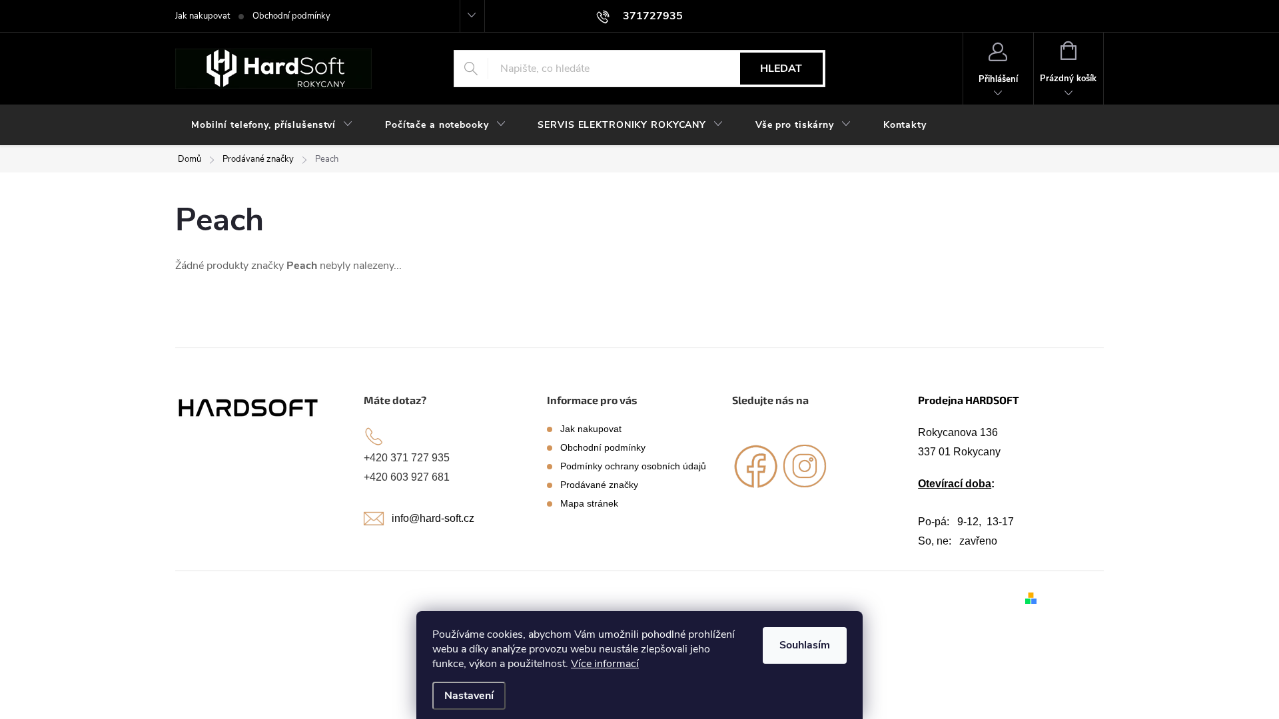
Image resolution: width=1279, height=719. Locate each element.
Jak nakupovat (202, 16)
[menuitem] (272, 125)
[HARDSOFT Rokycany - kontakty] (249, 407)
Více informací (605, 663)
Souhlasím (804, 645)
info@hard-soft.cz (433, 518)
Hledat (781, 68)
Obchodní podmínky (291, 16)
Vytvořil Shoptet (1073, 597)
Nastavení (469, 695)
